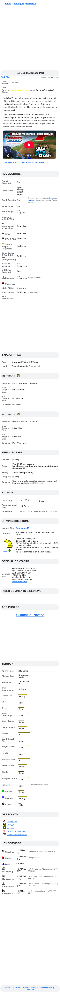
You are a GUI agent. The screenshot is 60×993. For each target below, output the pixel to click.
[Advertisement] (30, 39)
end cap (31, 200)
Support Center (46, 987)
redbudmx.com (19, 581)
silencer (51, 198)
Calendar (34, 987)
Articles (26, 987)
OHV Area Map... (11, 162)
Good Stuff (30, 990)
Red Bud (31, 3)
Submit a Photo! (30, 615)
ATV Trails (16, 987)
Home (8, 3)
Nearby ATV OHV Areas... (34, 162)
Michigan (19, 3)
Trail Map (5, 77)
